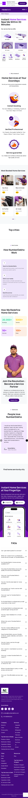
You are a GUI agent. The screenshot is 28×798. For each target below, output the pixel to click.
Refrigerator (18, 730)
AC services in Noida (6, 746)
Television (17, 735)
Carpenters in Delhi (5, 780)
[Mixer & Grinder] (4, 55)
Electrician (17, 739)
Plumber (17, 727)
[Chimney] (10, 55)
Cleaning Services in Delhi (7, 785)
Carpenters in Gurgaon (19, 769)
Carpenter (17, 725)
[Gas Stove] (17, 55)
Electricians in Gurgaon (19, 767)
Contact (3, 732)
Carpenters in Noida (6, 744)
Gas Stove (17, 742)
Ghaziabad (3, 768)
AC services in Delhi (6, 782)
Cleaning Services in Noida (7, 749)
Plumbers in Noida (5, 739)
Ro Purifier (17, 732)
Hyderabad (4, 763)
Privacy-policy (4, 730)
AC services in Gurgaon (19, 772)
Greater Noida (4, 765)
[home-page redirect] (6, 9)
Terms (2, 727)
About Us (3, 725)
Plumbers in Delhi (5, 775)
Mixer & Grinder (19, 737)
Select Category (5, 13)
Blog (15, 756)
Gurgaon (3, 761)
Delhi (2, 758)
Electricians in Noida (6, 741)
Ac (15, 744)
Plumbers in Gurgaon (19, 764)
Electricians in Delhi (5, 777)
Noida (2, 756)
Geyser (17, 747)
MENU (23, 9)
